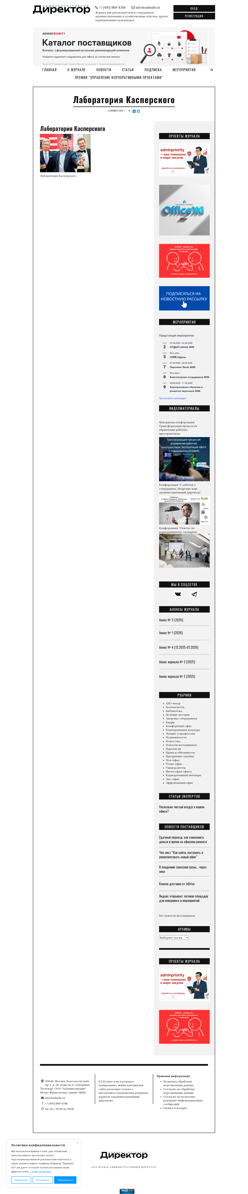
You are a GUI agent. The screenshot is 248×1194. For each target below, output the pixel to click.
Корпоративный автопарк (183, 775)
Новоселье (173, 741)
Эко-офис (173, 779)
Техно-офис (174, 764)
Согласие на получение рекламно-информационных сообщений (183, 1100)
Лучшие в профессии (180, 733)
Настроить (21, 1179)
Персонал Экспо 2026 (182, 367)
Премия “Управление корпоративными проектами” (119, 77)
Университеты (175, 767)
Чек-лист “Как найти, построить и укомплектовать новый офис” (181, 854)
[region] (44, 1163)
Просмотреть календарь (172, 398)
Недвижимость (176, 737)
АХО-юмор (173, 703)
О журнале (76, 69)
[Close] (77, 1142)
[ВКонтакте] (134, 111)
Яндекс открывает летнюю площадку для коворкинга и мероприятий (183, 898)
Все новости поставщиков (177, 915)
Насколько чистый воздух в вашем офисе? (181, 809)
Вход (194, 8)
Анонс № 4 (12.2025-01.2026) (178, 647)
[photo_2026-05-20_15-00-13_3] (124, 46)
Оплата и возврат (175, 1108)
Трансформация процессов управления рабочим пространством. (178, 429)
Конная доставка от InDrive (177, 883)
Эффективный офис (179, 782)
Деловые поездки (178, 714)
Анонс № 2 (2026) (171, 619)
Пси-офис (173, 760)
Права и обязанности (180, 752)
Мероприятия (184, 69)
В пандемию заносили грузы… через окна (182, 869)
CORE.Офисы (178, 357)
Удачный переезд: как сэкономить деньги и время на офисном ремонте (183, 839)
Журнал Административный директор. (127, 1167)
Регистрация (194, 16)
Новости (104, 69)
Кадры (170, 722)
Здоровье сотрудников (181, 718)
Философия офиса (178, 771)
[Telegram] (138, 111)
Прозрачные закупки (180, 756)
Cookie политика (40, 1171)
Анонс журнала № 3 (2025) (177, 662)
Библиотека (174, 711)
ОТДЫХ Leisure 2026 (182, 347)
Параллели (173, 748)
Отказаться (42, 1179)
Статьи (128, 69)
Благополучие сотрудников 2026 (189, 377)
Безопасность (175, 707)
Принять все (65, 1179)
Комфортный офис (179, 726)
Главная (49, 69)
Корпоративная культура (183, 730)
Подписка (153, 69)
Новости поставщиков (181, 745)
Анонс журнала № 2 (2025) (177, 676)
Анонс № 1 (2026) (171, 632)
